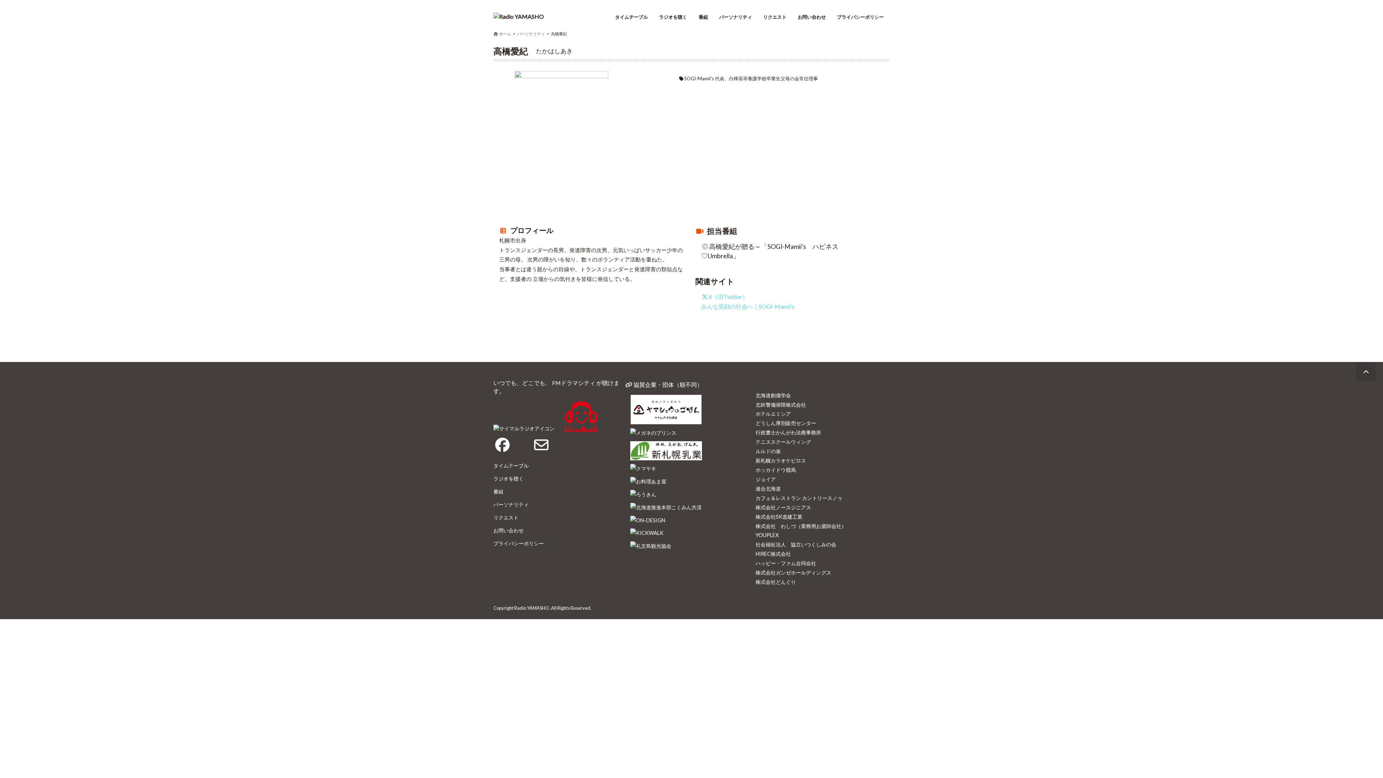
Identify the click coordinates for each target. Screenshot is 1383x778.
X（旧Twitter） (728, 296)
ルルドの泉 (768, 451)
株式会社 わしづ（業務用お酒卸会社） (801, 526)
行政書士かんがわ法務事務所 (788, 432)
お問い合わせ (812, 17)
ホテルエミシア (773, 414)
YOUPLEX (767, 535)
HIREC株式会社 (773, 554)
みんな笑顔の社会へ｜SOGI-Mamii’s (748, 306)
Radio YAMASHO (531, 608)
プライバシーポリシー (860, 17)
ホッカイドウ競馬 (776, 470)
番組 (703, 17)
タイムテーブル (631, 17)
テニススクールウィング (783, 442)
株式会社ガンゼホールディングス (793, 572)
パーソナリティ (735, 17)
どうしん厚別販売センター (786, 423)
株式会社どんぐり (776, 582)
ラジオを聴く (673, 17)
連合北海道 (768, 489)
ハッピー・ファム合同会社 (786, 563)
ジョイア (766, 479)
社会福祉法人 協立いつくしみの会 (796, 544)
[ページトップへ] (1366, 372)
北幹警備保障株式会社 (781, 405)
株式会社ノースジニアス (783, 507)
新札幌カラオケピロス (781, 460)
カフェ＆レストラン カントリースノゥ (799, 498)
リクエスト (775, 17)
